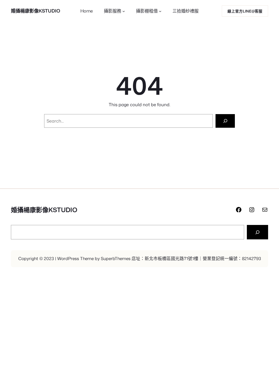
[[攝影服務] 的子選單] (123, 11)
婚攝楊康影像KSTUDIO (35, 10)
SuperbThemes (116, 258)
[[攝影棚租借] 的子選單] (160, 11)
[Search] (225, 120)
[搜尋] (257, 232)
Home (86, 11)
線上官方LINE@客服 (245, 11)
